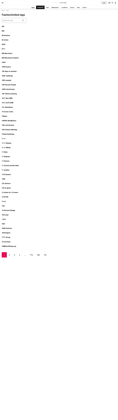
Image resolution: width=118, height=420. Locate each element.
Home (3, 10)
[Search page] (112, 3)
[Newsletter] (109, 3)
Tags (7, 10)
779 (31, 255)
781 (45, 255)
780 (38, 255)
